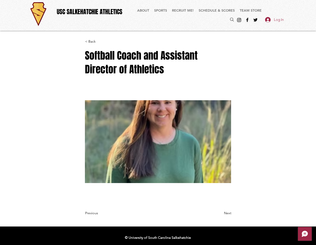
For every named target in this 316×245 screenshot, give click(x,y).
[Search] (231, 19)
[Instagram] (239, 20)
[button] (161, 10)
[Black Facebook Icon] (247, 20)
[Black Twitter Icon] (255, 20)
